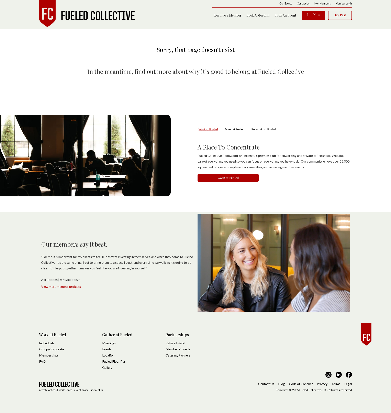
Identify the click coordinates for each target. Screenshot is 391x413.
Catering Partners (178, 355)
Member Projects (178, 349)
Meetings (109, 343)
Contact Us (266, 384)
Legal (348, 384)
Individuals (46, 343)
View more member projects (61, 286)
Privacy (322, 384)
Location (108, 355)
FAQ (42, 361)
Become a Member (228, 15)
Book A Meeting (258, 15)
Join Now (313, 14)
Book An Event (285, 15)
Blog (281, 384)
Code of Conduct (301, 384)
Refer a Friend (175, 343)
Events (107, 349)
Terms (336, 384)
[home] (87, 13)
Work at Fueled (228, 178)
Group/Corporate (51, 349)
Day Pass (340, 15)
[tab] (212, 129)
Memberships (49, 355)
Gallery (107, 367)
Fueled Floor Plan (114, 361)
